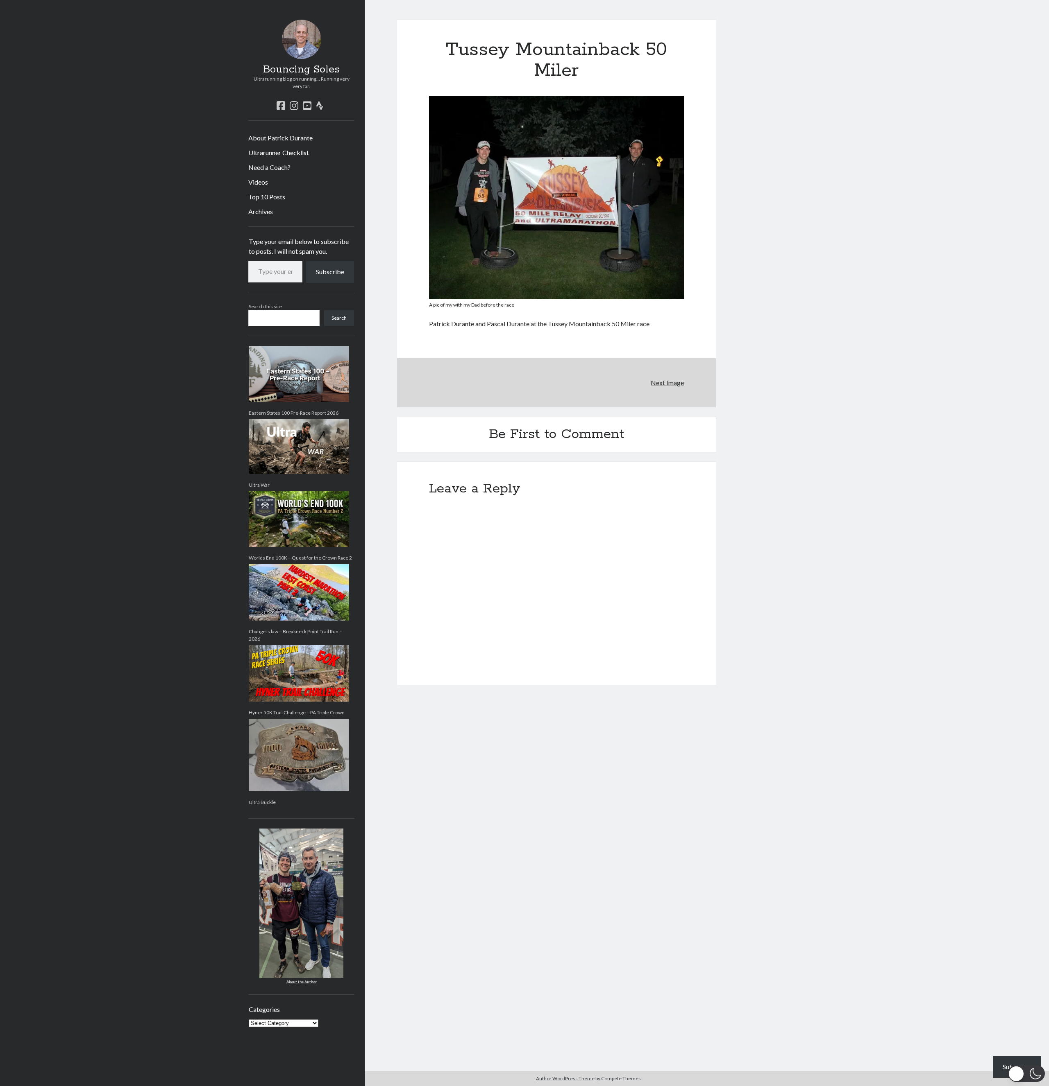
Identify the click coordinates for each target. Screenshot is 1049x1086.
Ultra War (259, 485)
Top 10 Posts (266, 197)
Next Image (667, 382)
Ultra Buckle (262, 802)
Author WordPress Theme (565, 1078)
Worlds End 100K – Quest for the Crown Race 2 (300, 558)
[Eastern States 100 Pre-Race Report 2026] (299, 374)
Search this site (265, 306)
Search (339, 318)
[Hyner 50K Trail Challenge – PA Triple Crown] (299, 673)
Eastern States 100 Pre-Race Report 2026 (293, 413)
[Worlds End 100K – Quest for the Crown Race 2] (299, 519)
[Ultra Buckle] (299, 755)
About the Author (301, 982)
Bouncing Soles (301, 69)
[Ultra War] (299, 446)
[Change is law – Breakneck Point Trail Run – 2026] (299, 592)
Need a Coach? (269, 167)
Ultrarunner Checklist (278, 152)
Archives (260, 211)
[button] (1026, 1073)
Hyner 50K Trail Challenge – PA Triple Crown (297, 712)
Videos (258, 182)
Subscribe (330, 271)
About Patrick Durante (280, 138)
